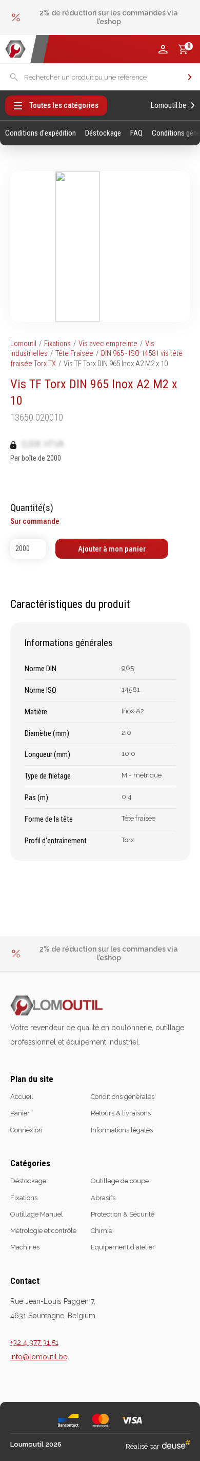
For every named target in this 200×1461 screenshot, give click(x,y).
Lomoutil (23, 343)
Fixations (57, 343)
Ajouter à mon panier (112, 549)
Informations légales (122, 1130)
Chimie (101, 1231)
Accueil (21, 1097)
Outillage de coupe (120, 1181)
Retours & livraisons (121, 1113)
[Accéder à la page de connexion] (163, 49)
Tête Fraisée (74, 353)
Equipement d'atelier (123, 1247)
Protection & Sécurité (122, 1214)
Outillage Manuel (36, 1214)
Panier (20, 1113)
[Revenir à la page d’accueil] (15, 49)
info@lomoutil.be (38, 1357)
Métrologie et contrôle (43, 1231)
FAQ (136, 133)
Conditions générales (122, 1097)
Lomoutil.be (168, 105)
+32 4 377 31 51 (34, 1342)
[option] (100, 17)
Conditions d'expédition (40, 133)
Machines (24, 1247)
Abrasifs (103, 1198)
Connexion (26, 1130)
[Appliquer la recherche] (189, 77)
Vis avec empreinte (107, 343)
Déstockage (103, 133)
